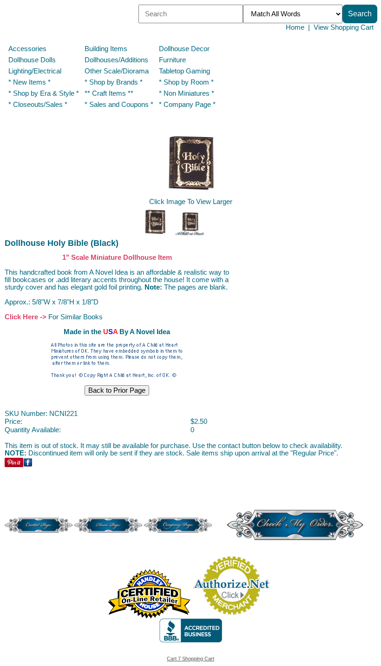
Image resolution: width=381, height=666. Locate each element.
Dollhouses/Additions (116, 60)
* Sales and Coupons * (119, 104)
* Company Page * (187, 104)
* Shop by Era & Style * (43, 93)
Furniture (172, 60)
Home (295, 27)
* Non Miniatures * (186, 93)
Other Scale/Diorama (117, 71)
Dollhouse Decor (184, 49)
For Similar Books (75, 317)
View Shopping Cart (344, 27)
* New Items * (29, 82)
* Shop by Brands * (114, 82)
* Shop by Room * (186, 82)
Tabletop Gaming (184, 71)
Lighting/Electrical (35, 71)
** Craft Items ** (109, 93)
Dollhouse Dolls (32, 60)
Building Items (106, 49)
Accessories (27, 49)
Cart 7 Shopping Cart (190, 658)
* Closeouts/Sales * (37, 104)
